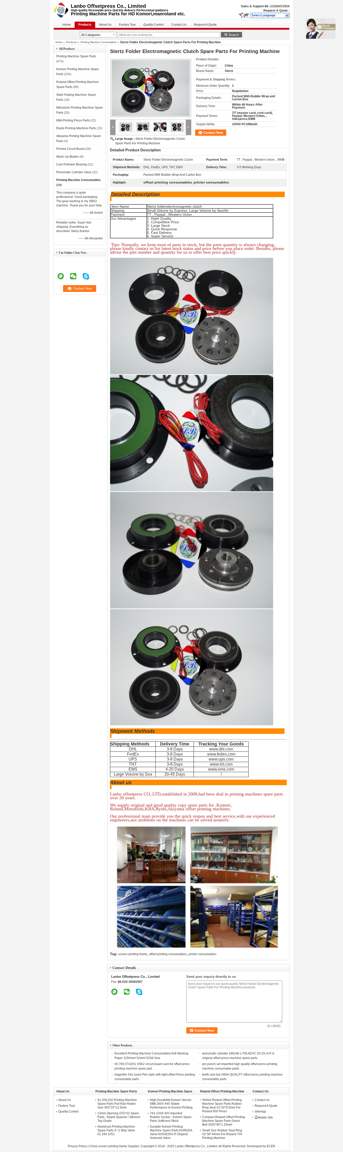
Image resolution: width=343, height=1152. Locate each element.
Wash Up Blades (67, 156)
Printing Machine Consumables (99, 42)
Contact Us (178, 24)
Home (67, 24)
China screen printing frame (108, 1146)
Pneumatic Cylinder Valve (73, 172)
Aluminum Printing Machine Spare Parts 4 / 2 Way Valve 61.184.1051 (116, 1130)
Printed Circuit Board (70, 149)
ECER (271, 1146)
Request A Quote (275, 10)
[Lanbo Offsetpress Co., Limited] (287, 15)
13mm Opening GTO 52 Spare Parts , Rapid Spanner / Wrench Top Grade (118, 1117)
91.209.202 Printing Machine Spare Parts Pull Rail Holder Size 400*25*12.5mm (117, 1103)
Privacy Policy (77, 1146)
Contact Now (213, 133)
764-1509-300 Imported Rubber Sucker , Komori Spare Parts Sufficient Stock (171, 1117)
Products (84, 24)
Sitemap (260, 1111)
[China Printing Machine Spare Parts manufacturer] (62, 10)
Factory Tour (127, 24)
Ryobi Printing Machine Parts (76, 128)
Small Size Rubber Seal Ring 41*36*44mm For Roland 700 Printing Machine (222, 1134)
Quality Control (153, 24)
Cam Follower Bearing (71, 164)
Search (233, 35)
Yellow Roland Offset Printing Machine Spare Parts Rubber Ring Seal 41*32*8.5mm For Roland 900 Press (222, 1105)
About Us (105, 24)
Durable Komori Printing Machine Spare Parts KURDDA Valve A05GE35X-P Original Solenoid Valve (171, 1132)
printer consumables (202, 954)
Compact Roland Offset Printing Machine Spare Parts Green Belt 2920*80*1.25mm (223, 1120)
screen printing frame (132, 954)
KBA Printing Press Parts (73, 120)
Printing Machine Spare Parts (76, 56)
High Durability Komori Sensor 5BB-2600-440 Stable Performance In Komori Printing (171, 1103)
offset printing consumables (168, 954)
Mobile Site (265, 1117)
